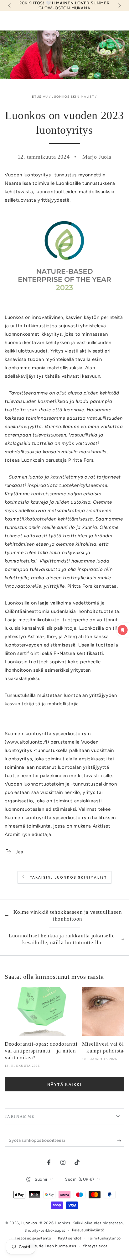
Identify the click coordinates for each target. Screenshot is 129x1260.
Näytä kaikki (64, 1084)
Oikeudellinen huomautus (52, 1246)
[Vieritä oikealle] (119, 5)
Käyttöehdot (70, 1238)
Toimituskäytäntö (104, 1238)
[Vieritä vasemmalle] (10, 5)
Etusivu (40, 97)
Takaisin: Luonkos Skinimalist (68, 877)
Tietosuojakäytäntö (33, 1238)
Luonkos (29, 1223)
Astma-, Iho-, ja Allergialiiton (60, 636)
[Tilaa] (120, 1140)
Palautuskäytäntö (88, 1230)
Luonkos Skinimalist (73, 97)
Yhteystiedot (95, 1246)
